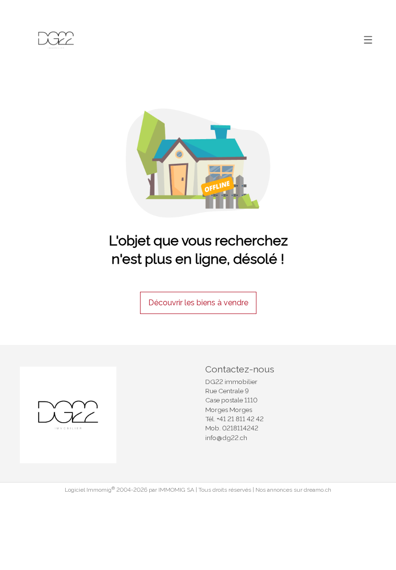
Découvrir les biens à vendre (198, 302)
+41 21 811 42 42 (240, 419)
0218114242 (240, 428)
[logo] (56, 40)
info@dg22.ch (226, 438)
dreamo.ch (317, 489)
